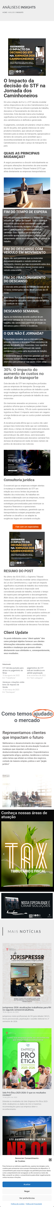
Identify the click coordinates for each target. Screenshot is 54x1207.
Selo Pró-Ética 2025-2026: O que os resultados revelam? (24, 1093)
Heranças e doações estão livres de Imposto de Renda (13, 684)
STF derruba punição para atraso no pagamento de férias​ (13, 670)
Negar (27, 1191)
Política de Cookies (17, 1204)
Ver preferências (27, 1198)
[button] (50, 1160)
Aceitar (27, 1184)
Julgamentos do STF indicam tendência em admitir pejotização (36, 670)
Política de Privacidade (34, 1204)
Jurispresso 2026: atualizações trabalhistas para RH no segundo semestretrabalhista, (27, 1008)
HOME (5, 12)
